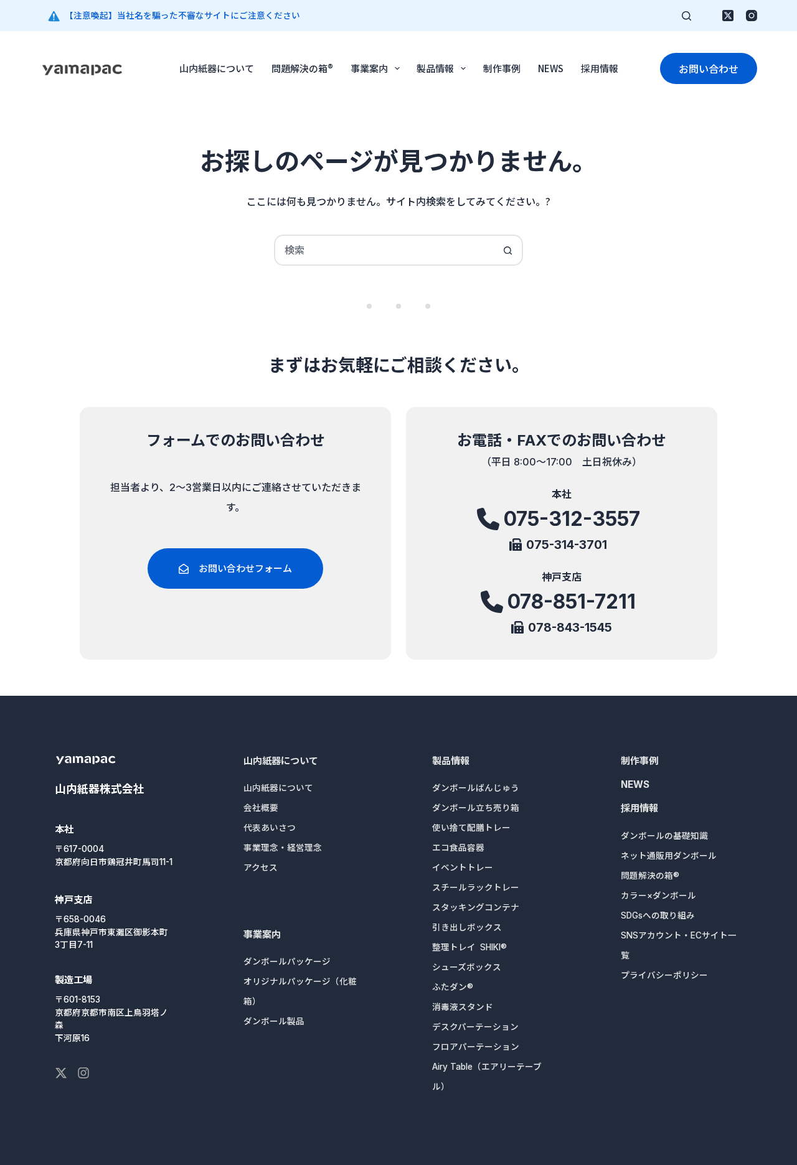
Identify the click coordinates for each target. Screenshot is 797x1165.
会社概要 (260, 808)
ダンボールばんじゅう (475, 788)
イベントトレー (462, 868)
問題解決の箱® (302, 68)
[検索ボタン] (507, 250)
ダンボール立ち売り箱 (475, 808)
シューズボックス (466, 967)
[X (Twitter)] (727, 15)
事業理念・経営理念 (282, 848)
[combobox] (384, 250)
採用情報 (599, 68)
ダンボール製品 (273, 1021)
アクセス (260, 868)
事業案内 (369, 68)
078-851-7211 (571, 601)
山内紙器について (216, 68)
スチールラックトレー (475, 887)
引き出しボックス (467, 927)
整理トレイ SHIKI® (469, 947)
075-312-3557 (572, 519)
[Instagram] (751, 15)
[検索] (686, 16)
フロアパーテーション (475, 1047)
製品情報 (435, 68)
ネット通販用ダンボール (669, 856)
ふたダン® (452, 987)
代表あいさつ (269, 828)
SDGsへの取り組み (658, 915)
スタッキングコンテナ (475, 907)
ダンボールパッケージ (287, 961)
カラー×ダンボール (658, 896)
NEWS (551, 68)
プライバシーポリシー (664, 975)
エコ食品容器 (458, 848)
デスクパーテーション (475, 1027)
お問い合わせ (708, 68)
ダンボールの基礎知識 (664, 836)
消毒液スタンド (462, 1007)
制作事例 (502, 68)
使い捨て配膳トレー (471, 828)
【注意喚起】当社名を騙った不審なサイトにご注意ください (182, 16)
